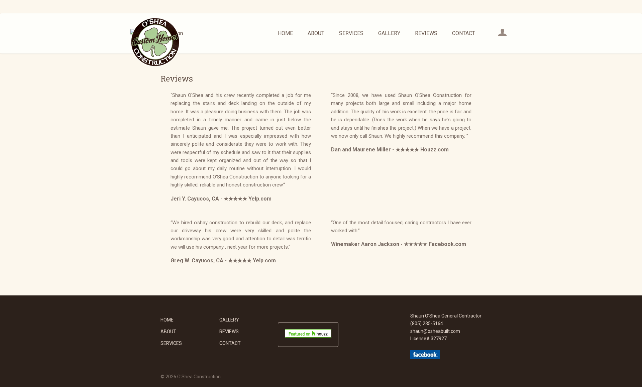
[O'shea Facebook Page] (425, 357)
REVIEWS (426, 33)
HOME (285, 33)
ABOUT (316, 33)
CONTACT (463, 33)
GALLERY (389, 33)
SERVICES (351, 33)
